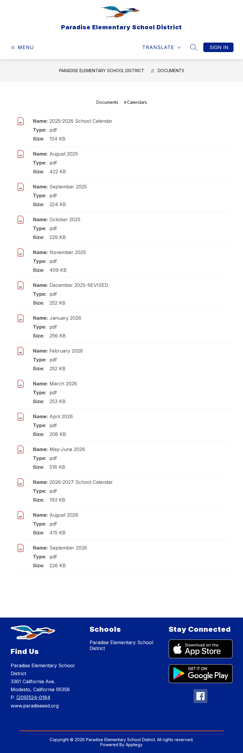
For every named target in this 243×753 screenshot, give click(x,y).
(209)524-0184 (33, 697)
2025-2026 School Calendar (81, 121)
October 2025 (64, 219)
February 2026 (66, 351)
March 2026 (63, 384)
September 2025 (68, 187)
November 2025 (67, 252)
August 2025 (63, 154)
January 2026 (65, 318)
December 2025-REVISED (78, 285)
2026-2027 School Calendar (81, 482)
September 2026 (68, 548)
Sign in (219, 47)
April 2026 (61, 416)
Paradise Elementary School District (101, 70)
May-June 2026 (67, 449)
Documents (171, 70)
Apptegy (134, 744)
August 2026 (63, 515)
